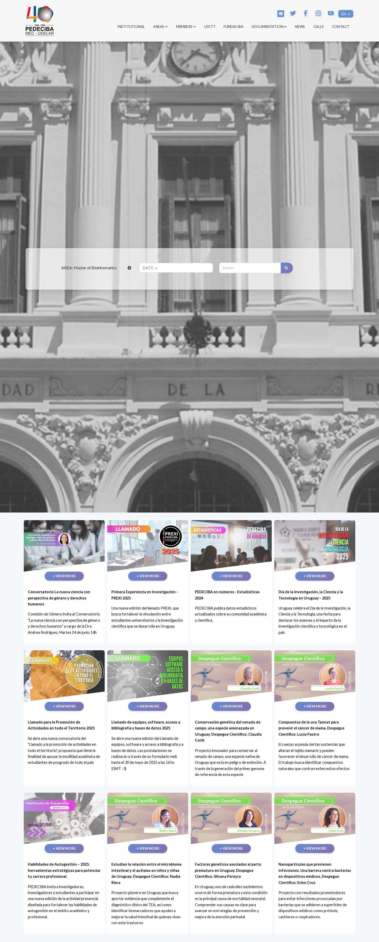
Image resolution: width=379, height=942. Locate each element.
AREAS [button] (158, 26)
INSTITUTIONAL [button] (131, 26)
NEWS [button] (300, 26)
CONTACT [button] (340, 26)
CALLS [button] (318, 26)
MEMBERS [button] (184, 26)
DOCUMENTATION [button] (267, 26)
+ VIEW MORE (64, 576)
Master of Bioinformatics (95, 267)
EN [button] (344, 14)
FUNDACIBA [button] (233, 26)
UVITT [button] (209, 26)
